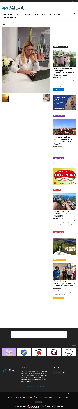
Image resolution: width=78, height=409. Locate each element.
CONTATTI (22, 1)
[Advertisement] (52, 7)
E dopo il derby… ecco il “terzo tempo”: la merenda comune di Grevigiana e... (64, 283)
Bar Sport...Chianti (57, 288)
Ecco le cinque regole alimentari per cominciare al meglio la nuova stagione (22, 22)
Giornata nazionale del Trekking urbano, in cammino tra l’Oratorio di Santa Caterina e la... (63, 71)
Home (3, 22)
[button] (74, 14)
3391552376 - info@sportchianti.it (36, 386)
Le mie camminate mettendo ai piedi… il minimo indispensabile (62, 213)
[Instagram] (73, 1)
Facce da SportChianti (39, 14)
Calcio (55, 146)
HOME (4, 14)
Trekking (55, 77)
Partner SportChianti (9, 18)
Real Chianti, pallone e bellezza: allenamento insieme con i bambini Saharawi (62, 140)
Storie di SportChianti (55, 14)
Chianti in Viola (73, 115)
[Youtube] (75, 1)
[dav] (26, 92)
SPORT (18, 14)
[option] (9, 353)
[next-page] (57, 163)
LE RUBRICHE (26, 14)
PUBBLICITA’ (28, 1)
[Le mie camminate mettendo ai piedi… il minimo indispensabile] (64, 201)
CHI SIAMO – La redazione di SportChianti (10, 1)
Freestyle (74, 190)
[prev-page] (54, 163)
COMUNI (10, 14)
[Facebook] (70, 1)
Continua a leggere (59, 89)
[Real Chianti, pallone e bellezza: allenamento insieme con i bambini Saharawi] (64, 127)
